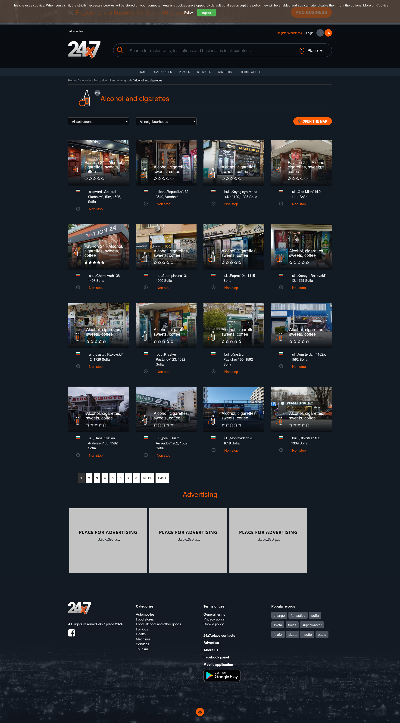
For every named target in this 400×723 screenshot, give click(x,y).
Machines (143, 638)
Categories (85, 80)
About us (210, 649)
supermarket (312, 624)
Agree (206, 13)
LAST (162, 478)
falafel (278, 634)
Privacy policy (214, 619)
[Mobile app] (222, 675)
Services (204, 72)
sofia (315, 615)
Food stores (145, 619)
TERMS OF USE (251, 72)
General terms (214, 614)
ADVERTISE (226, 72)
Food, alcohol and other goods (113, 80)
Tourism (142, 648)
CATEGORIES (163, 72)
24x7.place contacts (219, 635)
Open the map (314, 121)
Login (309, 33)
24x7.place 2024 (110, 623)
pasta (322, 634)
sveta (278, 624)
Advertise (211, 642)
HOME (143, 72)
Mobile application (218, 664)
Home (72, 80)
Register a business (289, 33)
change (279, 615)
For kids (142, 629)
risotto (307, 634)
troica (292, 624)
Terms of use (213, 606)
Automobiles (145, 614)
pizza (292, 634)
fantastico (298, 615)
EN (328, 33)
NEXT (147, 478)
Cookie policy (213, 623)
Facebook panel (216, 657)
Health (141, 633)
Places (184, 72)
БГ (320, 33)
